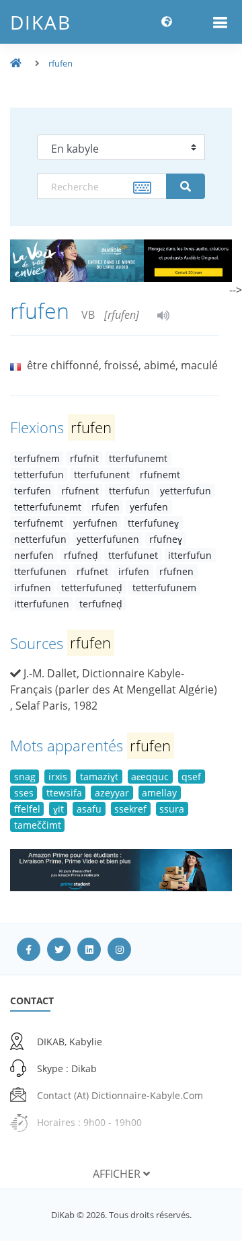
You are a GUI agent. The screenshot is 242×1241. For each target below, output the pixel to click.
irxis (57, 776)
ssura (171, 808)
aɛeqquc (150, 776)
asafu (89, 808)
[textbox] (102, 186)
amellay (159, 792)
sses (24, 792)
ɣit (58, 808)
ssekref (130, 808)
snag (25, 776)
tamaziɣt (99, 776)
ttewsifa (64, 792)
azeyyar (112, 792)
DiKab (40, 22)
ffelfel (27, 808)
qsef (191, 776)
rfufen (60, 63)
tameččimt (37, 825)
